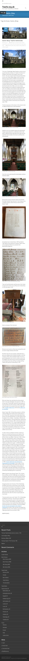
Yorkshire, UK (5, 619)
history (20, 45)
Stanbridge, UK (6, 617)
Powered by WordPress (5, 658)
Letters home (6, 635)
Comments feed (5, 648)
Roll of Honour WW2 (11, 44)
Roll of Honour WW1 (7, 559)
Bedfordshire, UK (13, 42)
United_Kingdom (5, 47)
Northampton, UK (6, 609)
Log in (3, 642)
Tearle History (6, 580)
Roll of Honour (19, 42)
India (4, 632)
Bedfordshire (9, 45)
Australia (5, 627)
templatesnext (24, 658)
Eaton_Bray (14, 45)
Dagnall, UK (5, 596)
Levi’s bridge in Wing (5, 535)
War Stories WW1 (18, 44)
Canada (4, 575)
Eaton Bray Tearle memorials (12, 40)
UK (25, 45)
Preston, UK (5, 611)
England (17, 45)
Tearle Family (4, 570)
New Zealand (5, 577)
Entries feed (4, 645)
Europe (4, 630)
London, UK (5, 603)
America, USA (6, 572)
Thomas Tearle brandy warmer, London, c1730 (11, 533)
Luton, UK (5, 606)
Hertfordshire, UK (6, 601)
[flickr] (2, 1)
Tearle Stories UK (5, 588)
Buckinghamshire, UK (7, 593)
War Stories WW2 (6, 567)
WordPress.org (5, 651)
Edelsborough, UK (6, 598)
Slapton (3, 543)
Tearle (23, 45)
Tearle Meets (4, 586)
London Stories (4, 554)
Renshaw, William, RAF (6, 538)
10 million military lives (9, 407)
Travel (2, 622)
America (4, 624)
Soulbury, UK (5, 614)
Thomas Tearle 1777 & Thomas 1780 (9, 540)
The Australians (6, 582)
